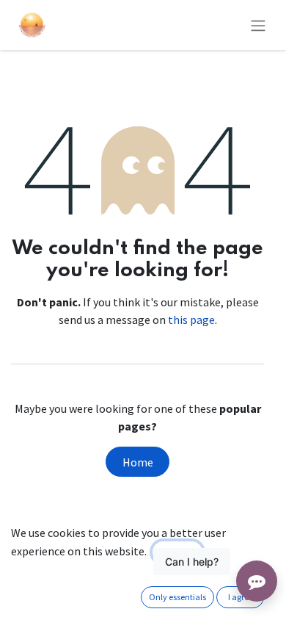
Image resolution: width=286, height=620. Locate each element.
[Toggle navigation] (258, 25)
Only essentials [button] (177, 596)
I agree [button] (240, 596)
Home (137, 462)
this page (191, 319)
